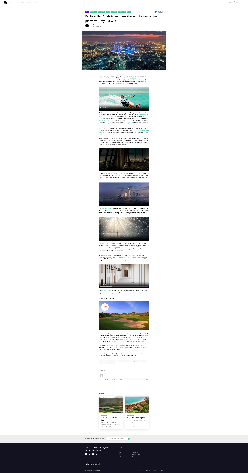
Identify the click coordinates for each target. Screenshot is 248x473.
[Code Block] (118, 379)
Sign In (230, 2)
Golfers (22, 2)
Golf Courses (134, 450)
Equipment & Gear (136, 454)
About (120, 450)
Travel (128, 11)
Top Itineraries (122, 11)
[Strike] (111, 379)
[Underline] (109, 379)
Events (35, 2)
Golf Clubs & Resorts (149, 450)
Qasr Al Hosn (132, 255)
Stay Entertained (106, 290)
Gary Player (140, 345)
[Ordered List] (113, 379)
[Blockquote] (116, 379)
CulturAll (117, 247)
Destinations (93, 11)
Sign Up (237, 2)
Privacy (155, 470)
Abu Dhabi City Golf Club (122, 347)
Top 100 (108, 11)
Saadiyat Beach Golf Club (113, 345)
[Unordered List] (115, 379)
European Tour (121, 339)
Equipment (29, 2)
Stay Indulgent (110, 173)
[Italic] (107, 379)
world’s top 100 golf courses (118, 341)
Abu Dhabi (133, 78)
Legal (162, 470)
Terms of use (148, 470)
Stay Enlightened (106, 208)
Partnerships (101, 11)
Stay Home (143, 361)
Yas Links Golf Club (109, 363)
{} (121, 379)
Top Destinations (135, 452)
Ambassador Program (123, 459)
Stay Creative (105, 243)
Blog (41, 2)
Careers (120, 452)
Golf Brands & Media (136, 459)
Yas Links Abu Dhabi (131, 339)
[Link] (120, 379)
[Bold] (106, 379)
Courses (11, 2)
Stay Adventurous (106, 113)
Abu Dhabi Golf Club (111, 361)
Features (121, 456)
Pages (17, 2)
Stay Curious (114, 80)
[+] (123, 379)
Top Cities (114, 11)
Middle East (130, 122)
